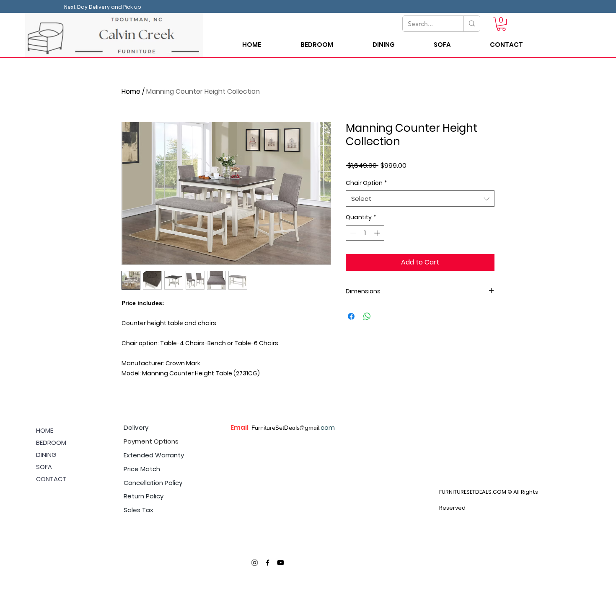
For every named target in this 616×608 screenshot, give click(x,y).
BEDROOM (51, 442)
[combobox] (420, 198)
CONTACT (51, 479)
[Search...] (471, 23)
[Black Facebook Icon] (268, 563)
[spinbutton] (365, 233)
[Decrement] (352, 233)
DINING (46, 454)
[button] (501, 24)
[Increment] (378, 233)
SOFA (44, 466)
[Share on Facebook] (351, 316)
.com (327, 427)
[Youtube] (281, 563)
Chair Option (366, 183)
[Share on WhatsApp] (367, 316)
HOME (44, 430)
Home (131, 91)
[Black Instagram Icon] (255, 563)
